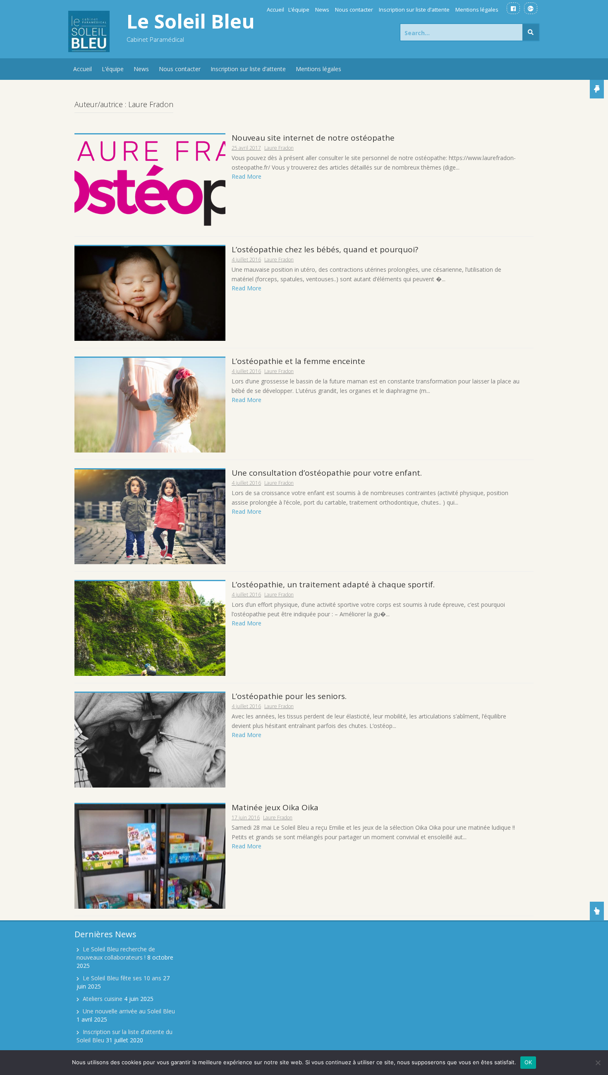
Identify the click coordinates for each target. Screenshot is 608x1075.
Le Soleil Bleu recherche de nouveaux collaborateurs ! (116, 953)
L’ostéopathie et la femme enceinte (298, 361)
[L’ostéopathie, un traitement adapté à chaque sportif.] (149, 628)
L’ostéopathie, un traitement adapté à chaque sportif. (333, 584)
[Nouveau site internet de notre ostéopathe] (149, 181)
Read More (246, 176)
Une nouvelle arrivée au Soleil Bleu (129, 1011)
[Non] (598, 1062)
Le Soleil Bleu (191, 21)
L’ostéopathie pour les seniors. (289, 696)
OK (528, 1062)
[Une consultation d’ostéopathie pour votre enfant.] (149, 516)
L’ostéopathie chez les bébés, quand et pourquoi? (325, 249)
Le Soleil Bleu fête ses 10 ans (122, 978)
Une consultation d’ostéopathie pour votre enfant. (327, 472)
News (322, 9)
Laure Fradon (279, 147)
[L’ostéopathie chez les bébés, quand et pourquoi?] (149, 293)
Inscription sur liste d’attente (414, 9)
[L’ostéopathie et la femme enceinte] (149, 405)
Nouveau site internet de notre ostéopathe (313, 137)
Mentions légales (476, 9)
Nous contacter (354, 9)
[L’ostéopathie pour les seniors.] (149, 739)
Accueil (275, 9)
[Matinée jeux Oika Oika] (149, 856)
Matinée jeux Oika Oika (275, 807)
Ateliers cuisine (102, 999)
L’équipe (298, 9)
